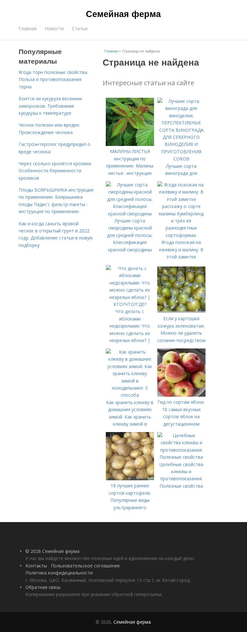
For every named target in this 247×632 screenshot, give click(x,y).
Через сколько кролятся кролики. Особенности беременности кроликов (55, 170)
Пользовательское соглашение (85, 566)
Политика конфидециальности (59, 573)
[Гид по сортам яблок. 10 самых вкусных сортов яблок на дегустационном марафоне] (181, 395)
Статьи (79, 28)
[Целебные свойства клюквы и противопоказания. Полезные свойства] (181, 457)
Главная (28, 28)
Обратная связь (43, 587)
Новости (54, 28)
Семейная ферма (123, 13)
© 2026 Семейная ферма (52, 551)
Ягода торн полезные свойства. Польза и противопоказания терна (53, 79)
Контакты (36, 566)
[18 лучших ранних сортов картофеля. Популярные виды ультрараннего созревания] (130, 478)
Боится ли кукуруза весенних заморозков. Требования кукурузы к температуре (50, 105)
